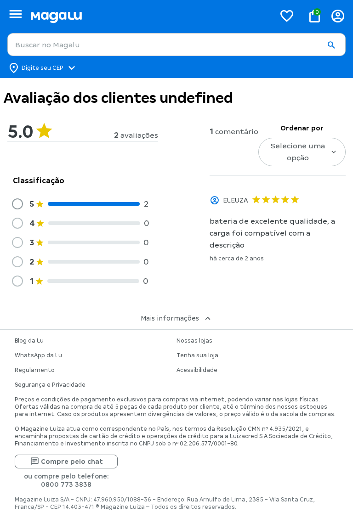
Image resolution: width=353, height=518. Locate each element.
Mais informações (170, 318)
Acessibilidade (196, 370)
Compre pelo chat (72, 461)
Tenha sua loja (197, 355)
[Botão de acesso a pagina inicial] (149, 16)
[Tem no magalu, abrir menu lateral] (15, 14)
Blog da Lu (29, 341)
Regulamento (35, 370)
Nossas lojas (194, 341)
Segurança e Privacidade (50, 385)
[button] (330, 45)
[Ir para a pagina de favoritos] (287, 16)
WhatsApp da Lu (38, 355)
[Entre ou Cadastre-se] (338, 16)
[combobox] (176, 44)
